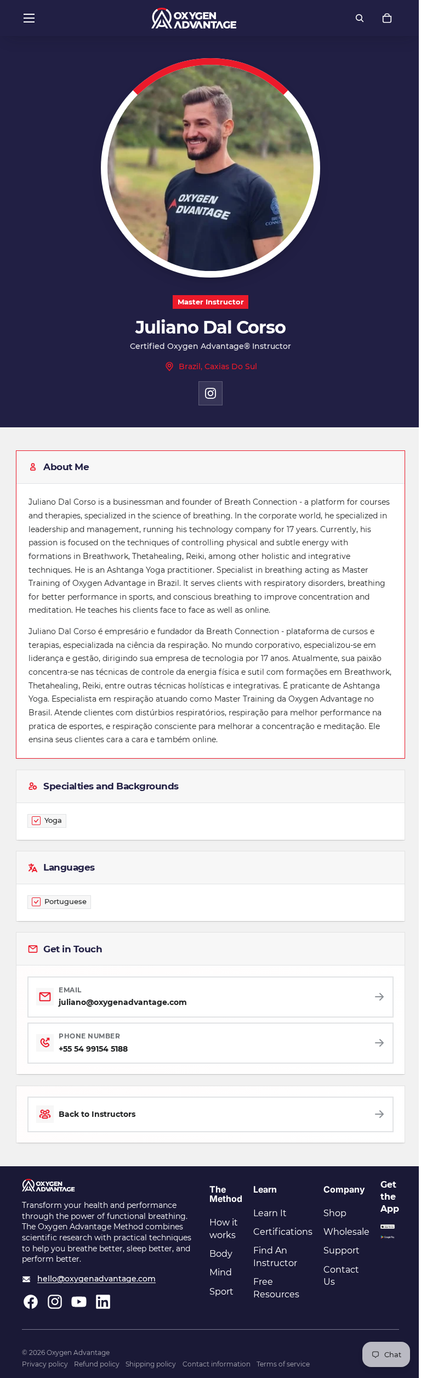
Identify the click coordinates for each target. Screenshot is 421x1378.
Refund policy (97, 1364)
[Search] (360, 18)
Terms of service (283, 1364)
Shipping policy (151, 1364)
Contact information (217, 1364)
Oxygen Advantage (78, 1352)
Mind (220, 1272)
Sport (221, 1291)
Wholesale (346, 1232)
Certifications (282, 1232)
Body (220, 1254)
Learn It (270, 1213)
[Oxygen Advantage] (193, 18)
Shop (334, 1213)
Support (341, 1250)
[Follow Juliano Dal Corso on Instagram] (210, 393)
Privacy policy (45, 1364)
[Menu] (29, 18)
